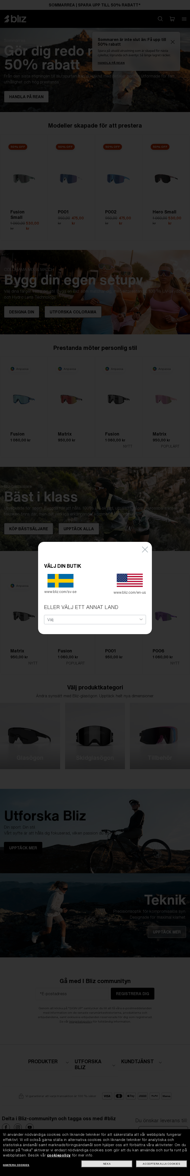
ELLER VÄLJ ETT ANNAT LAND (81, 607)
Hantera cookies (16, 1165)
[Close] (145, 549)
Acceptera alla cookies (161, 1163)
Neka (107, 1163)
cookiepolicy (59, 1155)
